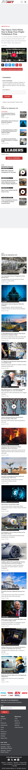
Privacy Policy (23, 762)
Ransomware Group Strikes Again (10, 504)
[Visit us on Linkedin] (18, 760)
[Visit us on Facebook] (9, 760)
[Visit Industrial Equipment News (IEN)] (17, 693)
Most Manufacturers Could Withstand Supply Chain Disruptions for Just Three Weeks (13, 390)
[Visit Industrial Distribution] (3, 695)
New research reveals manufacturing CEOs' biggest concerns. (14, 393)
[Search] (21, 2)
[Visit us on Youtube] (15, 760)
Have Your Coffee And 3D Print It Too (9, 191)
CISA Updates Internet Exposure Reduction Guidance (9, 121)
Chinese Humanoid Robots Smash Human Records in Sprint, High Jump (12, 418)
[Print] (2, 65)
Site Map (15, 765)
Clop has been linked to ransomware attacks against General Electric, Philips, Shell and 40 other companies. (13, 508)
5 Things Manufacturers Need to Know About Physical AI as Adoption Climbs (9, 131)
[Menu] (25, 2)
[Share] (6, 65)
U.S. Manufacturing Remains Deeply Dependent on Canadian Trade (9, 140)
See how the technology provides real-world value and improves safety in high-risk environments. (13, 337)
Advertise (16, 762)
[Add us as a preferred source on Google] (20, 65)
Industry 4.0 (5, 26)
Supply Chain (5, 359)
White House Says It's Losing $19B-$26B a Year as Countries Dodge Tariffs (13, 620)
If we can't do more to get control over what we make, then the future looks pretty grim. (12, 595)
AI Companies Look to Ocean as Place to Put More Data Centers (13, 533)
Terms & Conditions (8, 764)
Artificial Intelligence (7, 331)
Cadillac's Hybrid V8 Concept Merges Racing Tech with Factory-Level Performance (13, 562)
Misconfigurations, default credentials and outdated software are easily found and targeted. (13, 308)
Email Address (6, 89)
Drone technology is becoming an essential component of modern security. (12, 480)
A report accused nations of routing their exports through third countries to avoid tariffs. (13, 623)
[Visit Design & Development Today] (3, 693)
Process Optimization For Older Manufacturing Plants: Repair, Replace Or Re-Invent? (9, 182)
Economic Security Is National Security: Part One (13, 592)
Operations (5, 414)
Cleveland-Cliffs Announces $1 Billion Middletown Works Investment (11, 447)
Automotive (5, 444)
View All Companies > (14, 158)
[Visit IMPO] (24, 693)
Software (4, 301)
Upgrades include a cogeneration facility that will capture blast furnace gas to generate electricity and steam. (13, 451)
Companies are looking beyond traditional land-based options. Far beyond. (12, 536)
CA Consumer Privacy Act (20, 764)
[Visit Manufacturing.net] (10, 695)
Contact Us (9, 762)
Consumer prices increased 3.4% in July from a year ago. (12, 651)
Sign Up (5, 712)
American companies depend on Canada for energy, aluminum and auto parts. (13, 365)
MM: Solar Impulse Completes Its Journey (8, 171)
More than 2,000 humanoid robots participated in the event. (13, 421)
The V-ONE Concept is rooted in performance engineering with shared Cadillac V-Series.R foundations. (12, 567)
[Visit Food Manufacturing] (10, 693)
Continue (7, 96)
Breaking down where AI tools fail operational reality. (12, 679)
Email (2, 705)
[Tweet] (13, 65)
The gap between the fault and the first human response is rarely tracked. (12, 280)
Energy (4, 644)
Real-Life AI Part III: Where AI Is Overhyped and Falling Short (13, 676)
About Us (3, 762)
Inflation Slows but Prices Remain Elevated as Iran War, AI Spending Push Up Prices (13, 648)
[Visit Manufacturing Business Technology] (17, 695)
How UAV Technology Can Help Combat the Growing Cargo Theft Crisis (12, 477)
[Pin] (16, 65)
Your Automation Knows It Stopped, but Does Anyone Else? (8, 115)
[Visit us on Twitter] (12, 760)
